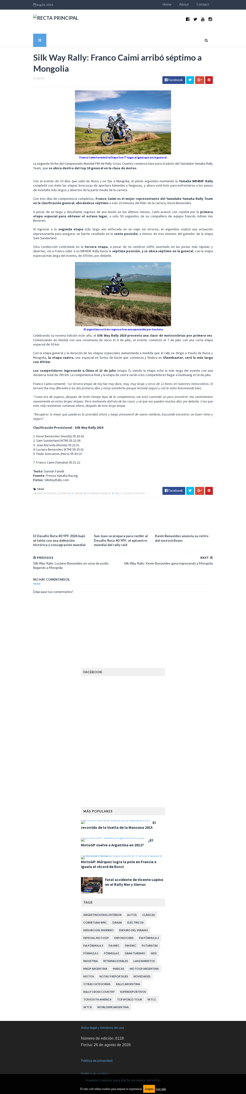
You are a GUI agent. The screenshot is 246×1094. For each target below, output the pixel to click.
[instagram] (210, 19)
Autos (132, 914)
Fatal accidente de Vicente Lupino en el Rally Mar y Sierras (134, 882)
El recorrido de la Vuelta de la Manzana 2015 (118, 825)
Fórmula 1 (90, 953)
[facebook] (187, 19)
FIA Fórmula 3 (93, 945)
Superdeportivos (133, 991)
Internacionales (99, 493)
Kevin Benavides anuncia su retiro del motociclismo (182, 538)
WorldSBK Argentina (113, 1007)
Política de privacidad (96, 1060)
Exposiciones (124, 937)
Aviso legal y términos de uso (102, 1027)
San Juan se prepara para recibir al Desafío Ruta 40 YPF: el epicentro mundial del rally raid (121, 540)
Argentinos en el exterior (52, 493)
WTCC (152, 999)
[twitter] (195, 19)
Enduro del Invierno (98, 930)
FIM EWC (130, 945)
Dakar (78, 493)
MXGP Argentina (95, 968)
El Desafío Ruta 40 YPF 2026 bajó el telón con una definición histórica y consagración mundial (59, 540)
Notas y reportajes (113, 976)
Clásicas (148, 914)
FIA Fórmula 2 (149, 937)
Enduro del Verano (133, 930)
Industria (90, 960)
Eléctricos (135, 922)
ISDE (154, 953)
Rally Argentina (128, 984)
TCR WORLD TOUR (129, 999)
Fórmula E (111, 953)
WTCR (87, 1007)
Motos (88, 976)
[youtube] (202, 19)
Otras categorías (97, 984)
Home (167, 4)
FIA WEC (114, 945)
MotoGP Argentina (144, 968)
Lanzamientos (144, 960)
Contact (203, 4)
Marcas (118, 968)
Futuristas (150, 945)
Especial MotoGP (96, 937)
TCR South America (97, 999)
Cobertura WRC (95, 922)
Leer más (161, 1089)
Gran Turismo (135, 953)
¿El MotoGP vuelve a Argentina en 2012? (117, 842)
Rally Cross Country (130, 493)
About (184, 4)
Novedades (142, 976)
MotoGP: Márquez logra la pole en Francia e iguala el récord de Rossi (118, 864)
